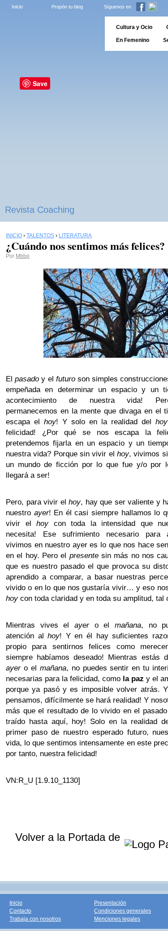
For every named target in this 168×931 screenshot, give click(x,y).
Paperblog (49, 34)
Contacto (20, 911)
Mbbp (23, 256)
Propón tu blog (67, 6)
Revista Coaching (39, 210)
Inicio (17, 6)
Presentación (110, 903)
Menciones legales (117, 919)
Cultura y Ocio (134, 27)
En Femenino (132, 40)
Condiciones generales (122, 911)
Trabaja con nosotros (35, 919)
